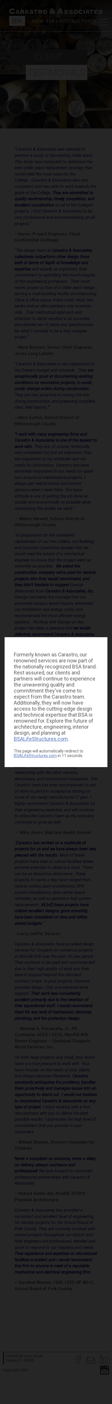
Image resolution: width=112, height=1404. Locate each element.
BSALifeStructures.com (41, 739)
